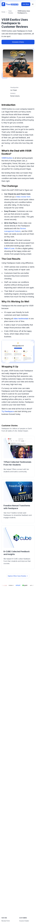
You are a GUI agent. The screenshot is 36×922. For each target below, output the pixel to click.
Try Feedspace (8, 411)
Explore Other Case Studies (17, 576)
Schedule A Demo (18, 42)
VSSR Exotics (7, 158)
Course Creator (24, 921)
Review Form (6, 921)
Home (3, 12)
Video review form (23, 197)
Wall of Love (9, 248)
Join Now (26, 4)
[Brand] (10, 4)
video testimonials (20, 319)
